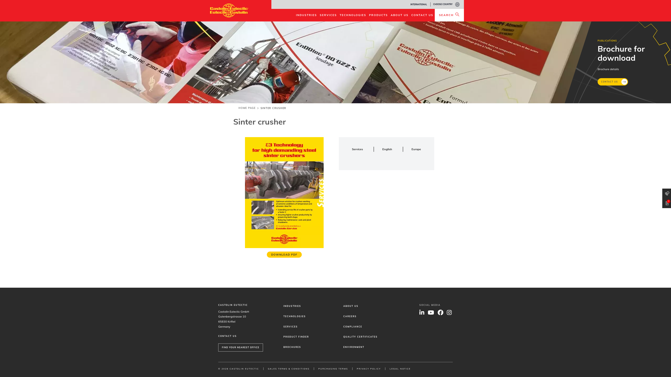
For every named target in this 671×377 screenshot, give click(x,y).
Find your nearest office (240, 347)
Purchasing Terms (333, 368)
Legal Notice (400, 368)
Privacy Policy (369, 368)
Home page (247, 108)
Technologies (294, 316)
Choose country (443, 4)
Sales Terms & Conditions (288, 368)
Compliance (352, 326)
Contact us (609, 81)
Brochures (292, 347)
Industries (292, 306)
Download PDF (284, 254)
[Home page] (229, 10)
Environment (353, 347)
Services (290, 326)
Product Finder (296, 336)
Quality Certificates (360, 336)
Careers (350, 316)
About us (350, 306)
